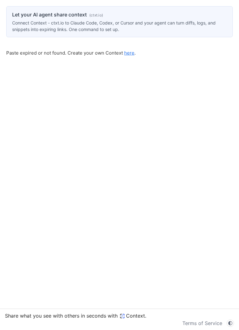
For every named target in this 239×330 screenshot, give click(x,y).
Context (135, 316)
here (129, 53)
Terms (202, 323)
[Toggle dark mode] (230, 323)
